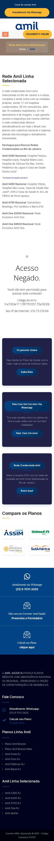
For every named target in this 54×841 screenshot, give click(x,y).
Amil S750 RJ (13, 803)
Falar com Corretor (27, 433)
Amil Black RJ (13, 769)
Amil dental (11, 813)
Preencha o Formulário (27, 618)
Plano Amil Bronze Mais (18, 749)
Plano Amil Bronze (15, 744)
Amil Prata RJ (13, 754)
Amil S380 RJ (13, 793)
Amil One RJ (12, 808)
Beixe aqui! (27, 491)
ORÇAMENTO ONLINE (37, 34)
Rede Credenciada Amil (27, 465)
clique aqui (26, 647)
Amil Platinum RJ (14, 764)
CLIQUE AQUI (16, 722)
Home (22, 49)
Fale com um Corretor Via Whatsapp (27, 406)
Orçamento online (27, 350)
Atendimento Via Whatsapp (27, 12)
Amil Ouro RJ (12, 759)
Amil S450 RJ (13, 798)
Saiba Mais (27, 372)
